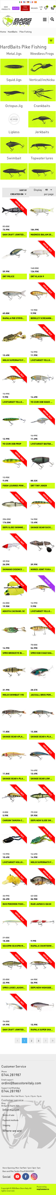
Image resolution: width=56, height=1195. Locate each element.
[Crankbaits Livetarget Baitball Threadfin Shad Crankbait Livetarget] (42, 421)
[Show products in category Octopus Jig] (14, 119)
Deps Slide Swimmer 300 (14, 527)
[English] (24, 2)
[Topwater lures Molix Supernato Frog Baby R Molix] (14, 337)
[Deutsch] (28, 2)
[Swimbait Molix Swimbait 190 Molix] (14, 672)
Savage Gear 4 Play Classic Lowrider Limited (42, 736)
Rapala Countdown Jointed (42, 946)
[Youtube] (17, 1179)
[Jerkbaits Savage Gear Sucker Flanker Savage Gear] (42, 504)
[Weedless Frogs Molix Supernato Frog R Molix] (42, 839)
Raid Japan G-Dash (41, 904)
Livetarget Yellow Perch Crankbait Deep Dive (42, 611)
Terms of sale (8, 1115)
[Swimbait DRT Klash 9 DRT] (42, 253)
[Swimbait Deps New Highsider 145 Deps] (42, 964)
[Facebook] (25, 1179)
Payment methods (10, 1120)
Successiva (45, 1040)
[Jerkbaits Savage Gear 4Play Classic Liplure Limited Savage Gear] (14, 713)
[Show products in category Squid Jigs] (14, 93)
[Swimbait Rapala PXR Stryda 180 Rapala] (14, 295)
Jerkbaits (42, 132)
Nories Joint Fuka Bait (42, 569)
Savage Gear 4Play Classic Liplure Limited (14, 736)
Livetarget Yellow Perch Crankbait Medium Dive (14, 402)
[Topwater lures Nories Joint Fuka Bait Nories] (42, 546)
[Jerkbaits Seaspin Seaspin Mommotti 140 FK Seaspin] (14, 923)
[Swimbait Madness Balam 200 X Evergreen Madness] (42, 211)
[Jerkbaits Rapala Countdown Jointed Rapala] (42, 923)
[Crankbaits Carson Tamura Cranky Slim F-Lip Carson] (14, 797)
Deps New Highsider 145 (42, 987)
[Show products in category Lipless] (14, 145)
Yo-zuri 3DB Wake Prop (42, 402)
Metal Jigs (13, 53)
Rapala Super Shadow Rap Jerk (42, 1029)
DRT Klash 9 (37, 276)
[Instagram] (34, 1179)
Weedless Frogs (42, 53)
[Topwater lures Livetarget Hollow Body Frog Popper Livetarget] (14, 839)
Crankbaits (42, 105)
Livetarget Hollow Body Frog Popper (14, 862)
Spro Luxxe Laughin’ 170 (14, 987)
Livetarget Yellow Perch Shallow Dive (42, 360)
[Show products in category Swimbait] (14, 171)
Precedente (17, 1040)
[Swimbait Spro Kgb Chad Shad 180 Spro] (42, 630)
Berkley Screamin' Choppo (42, 318)
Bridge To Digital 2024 (10, 1105)
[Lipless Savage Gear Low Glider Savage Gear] (42, 755)
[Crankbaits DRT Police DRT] (14, 253)
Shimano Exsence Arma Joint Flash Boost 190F (14, 569)
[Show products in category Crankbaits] (42, 119)
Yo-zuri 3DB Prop (12, 444)
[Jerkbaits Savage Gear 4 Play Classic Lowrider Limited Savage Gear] (42, 713)
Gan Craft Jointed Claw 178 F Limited (14, 1029)
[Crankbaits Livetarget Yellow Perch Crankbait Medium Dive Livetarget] (14, 379)
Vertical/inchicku (42, 79)
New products (6, 8)
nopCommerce (43, 1189)
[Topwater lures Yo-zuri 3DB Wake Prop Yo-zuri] (42, 379)
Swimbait (14, 158)
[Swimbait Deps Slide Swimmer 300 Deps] (14, 504)
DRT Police (8, 276)
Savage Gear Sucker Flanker (42, 527)
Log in (41, 8)
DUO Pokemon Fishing (14, 904)
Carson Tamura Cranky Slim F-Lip (14, 820)
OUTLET (16, 8)
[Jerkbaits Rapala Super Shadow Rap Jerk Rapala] (42, 1006)
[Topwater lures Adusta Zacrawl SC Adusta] (14, 588)
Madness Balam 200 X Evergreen (42, 234)
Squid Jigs (13, 79)
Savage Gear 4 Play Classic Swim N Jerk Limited (14, 778)
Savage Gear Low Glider (42, 778)
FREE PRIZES (25, 8)
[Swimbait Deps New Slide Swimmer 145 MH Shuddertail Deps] (42, 797)
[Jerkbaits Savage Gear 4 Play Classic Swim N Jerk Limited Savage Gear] (14, 755)
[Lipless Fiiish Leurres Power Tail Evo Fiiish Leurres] (14, 462)
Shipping (6, 1125)
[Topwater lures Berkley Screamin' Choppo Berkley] (42, 295)
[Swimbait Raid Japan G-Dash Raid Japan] (42, 881)
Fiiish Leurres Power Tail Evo (14, 485)
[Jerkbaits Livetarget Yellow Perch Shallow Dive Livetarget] (42, 337)
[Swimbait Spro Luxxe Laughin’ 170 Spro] (14, 964)
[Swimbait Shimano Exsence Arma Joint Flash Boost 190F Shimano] (14, 546)
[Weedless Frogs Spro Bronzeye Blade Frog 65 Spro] (14, 630)
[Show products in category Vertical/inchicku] (42, 93)
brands (34, 8)
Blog (3, 1103)
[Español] (35, 2)
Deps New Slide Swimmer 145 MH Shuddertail (42, 820)
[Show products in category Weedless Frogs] (42, 67)
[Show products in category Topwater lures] (42, 171)
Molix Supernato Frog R (42, 862)
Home (3, 31)
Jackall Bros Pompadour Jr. (42, 695)
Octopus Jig (14, 105)
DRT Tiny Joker (39, 485)
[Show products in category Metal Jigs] (14, 67)
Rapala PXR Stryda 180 (14, 318)
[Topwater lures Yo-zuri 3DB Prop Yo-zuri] (14, 421)
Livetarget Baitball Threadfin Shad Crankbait (42, 444)
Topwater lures (42, 158)
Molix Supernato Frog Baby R (14, 360)
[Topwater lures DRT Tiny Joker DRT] (42, 462)
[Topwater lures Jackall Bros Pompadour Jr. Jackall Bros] (42, 672)
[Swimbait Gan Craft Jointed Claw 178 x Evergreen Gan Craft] (14, 211)
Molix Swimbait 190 (13, 695)
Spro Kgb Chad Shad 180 (42, 653)
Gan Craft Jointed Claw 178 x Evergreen (14, 234)
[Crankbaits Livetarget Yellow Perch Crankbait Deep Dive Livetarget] (42, 588)
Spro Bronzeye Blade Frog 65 (14, 653)
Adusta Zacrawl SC (14, 611)
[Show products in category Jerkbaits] (42, 145)
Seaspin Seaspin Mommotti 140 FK (14, 946)
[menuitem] (28, 1103)
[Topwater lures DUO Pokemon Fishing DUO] (14, 881)
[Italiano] (20, 2)
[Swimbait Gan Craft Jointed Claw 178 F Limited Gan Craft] (14, 1006)
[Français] (32, 2)
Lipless (14, 132)
